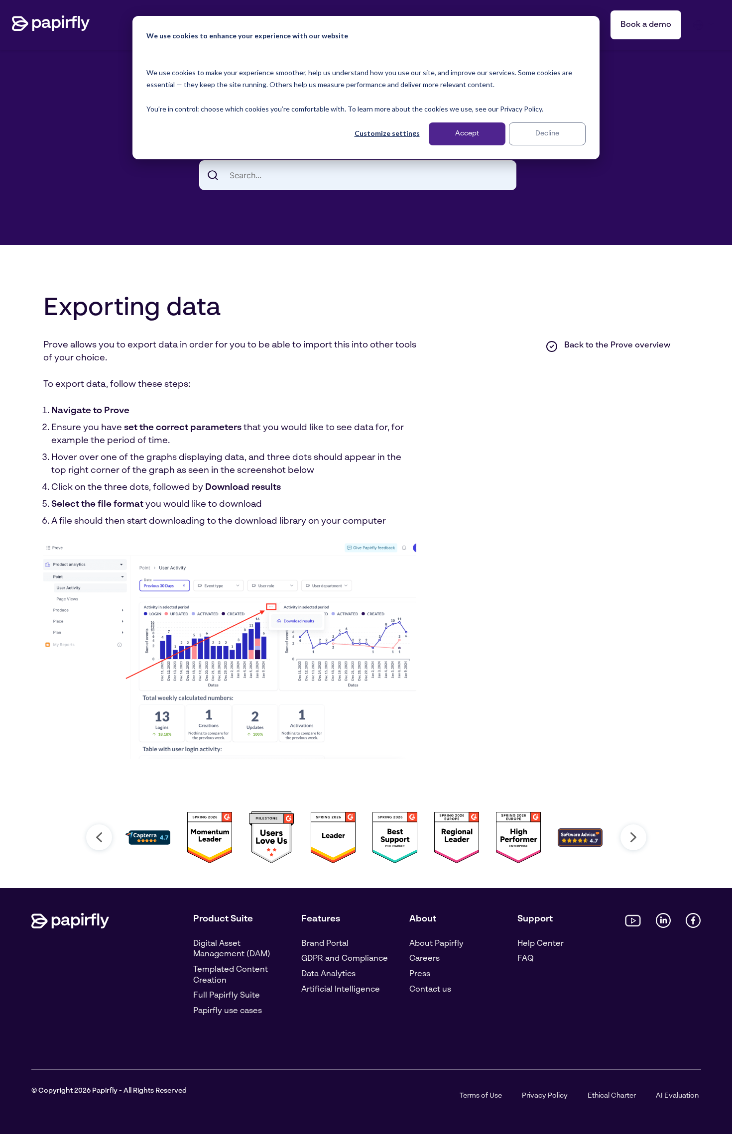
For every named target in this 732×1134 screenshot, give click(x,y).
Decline (547, 133)
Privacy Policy (545, 1095)
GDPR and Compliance (344, 959)
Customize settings (387, 133)
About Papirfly (436, 944)
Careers (424, 959)
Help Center (540, 944)
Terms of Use (481, 1095)
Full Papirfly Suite (226, 996)
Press (419, 974)
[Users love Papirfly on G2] (271, 862)
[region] (366, 837)
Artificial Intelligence (340, 990)
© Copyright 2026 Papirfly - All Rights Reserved (109, 1090)
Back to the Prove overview (617, 345)
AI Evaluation (677, 1095)
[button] (99, 837)
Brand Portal (325, 944)
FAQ (525, 959)
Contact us (430, 990)
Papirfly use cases (227, 1011)
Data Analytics (328, 974)
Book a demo (645, 25)
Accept (467, 133)
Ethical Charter (612, 1095)
